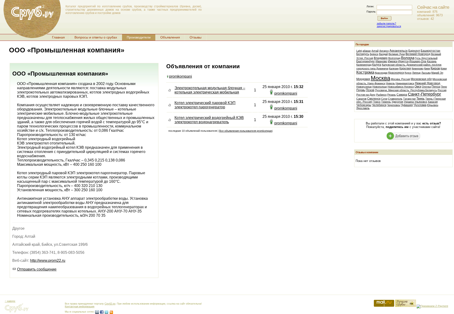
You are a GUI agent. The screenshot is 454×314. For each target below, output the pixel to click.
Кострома (365, 72)
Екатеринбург (365, 61)
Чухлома (420, 105)
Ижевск (392, 61)
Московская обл (421, 79)
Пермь (360, 90)
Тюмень (386, 101)
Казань (432, 61)
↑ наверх (10, 301)
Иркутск (403, 61)
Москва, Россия (400, 79)
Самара (402, 94)
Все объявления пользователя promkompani (245, 130)
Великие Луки (397, 54)
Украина (409, 101)
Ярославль (363, 108)
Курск (408, 72)
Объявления (170, 37)
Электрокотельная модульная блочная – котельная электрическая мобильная (210, 90)
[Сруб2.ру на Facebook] (102, 312)
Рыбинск (381, 94)
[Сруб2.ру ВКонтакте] (97, 312)
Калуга (376, 64)
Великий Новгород (418, 54)
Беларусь (362, 54)
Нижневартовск (405, 83)
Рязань (391, 94)
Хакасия (433, 101)
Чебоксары (363, 105)
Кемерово (417, 68)
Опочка (426, 86)
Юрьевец (432, 105)
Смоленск (373, 98)
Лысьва (426, 72)
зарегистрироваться (389, 26)
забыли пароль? (386, 23)
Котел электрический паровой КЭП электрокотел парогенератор (205, 105)
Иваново (381, 61)
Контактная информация (79, 306)
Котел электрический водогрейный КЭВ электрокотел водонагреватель (209, 120)
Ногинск (409, 86)
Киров (435, 68)
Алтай (375, 50)
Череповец (393, 105)
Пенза (436, 86)
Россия (442, 90)
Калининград (363, 64)
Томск (376, 101)
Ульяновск (421, 101)
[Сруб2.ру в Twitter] (106, 312)
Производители (139, 37)
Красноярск (396, 72)
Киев (427, 68)
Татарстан (409, 98)
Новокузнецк (364, 86)
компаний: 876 (427, 11)
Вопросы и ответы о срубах (95, 37)
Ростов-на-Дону (365, 94)
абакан (366, 50)
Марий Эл (437, 72)
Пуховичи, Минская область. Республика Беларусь (406, 90)
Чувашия (407, 105)
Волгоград (394, 58)
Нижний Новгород (427, 83)
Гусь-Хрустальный (426, 58)
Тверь (420, 98)
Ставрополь (395, 98)
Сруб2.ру (110, 303)
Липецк (416, 72)
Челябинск (379, 105)
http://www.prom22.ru (47, 261)
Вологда (407, 58)
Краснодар (381, 72)
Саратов (361, 98)
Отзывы (195, 37)
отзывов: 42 (425, 19)
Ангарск (384, 50)
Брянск (374, 54)
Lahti (359, 50)
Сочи (384, 98)
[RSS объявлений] (111, 312)
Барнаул (414, 50)
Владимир (381, 58)
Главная (58, 37)
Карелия (405, 68)
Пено (444, 86)
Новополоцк (379, 86)
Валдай (383, 54)
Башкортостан (430, 50)
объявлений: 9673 (430, 15)
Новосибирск (396, 86)
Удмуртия (397, 101)
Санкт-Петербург (424, 94)
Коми (444, 68)
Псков (370, 90)
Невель (390, 83)
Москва (380, 78)
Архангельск (398, 50)
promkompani (180, 76)
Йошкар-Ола (417, 61)
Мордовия (363, 79)
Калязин (394, 68)
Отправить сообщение (37, 269)
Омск (418, 86)
